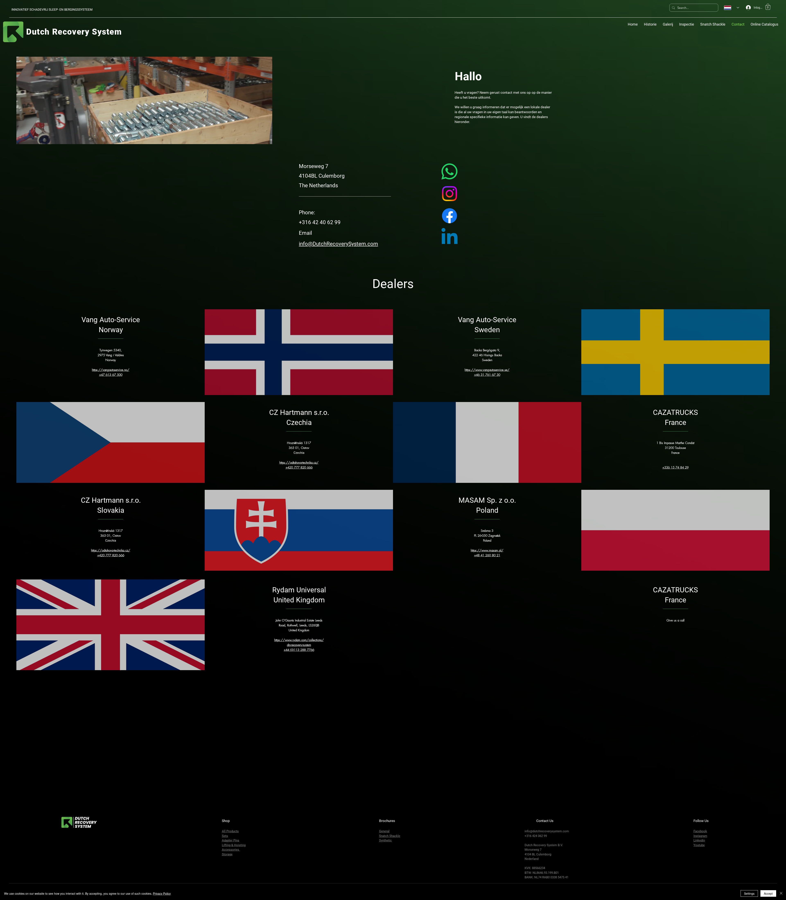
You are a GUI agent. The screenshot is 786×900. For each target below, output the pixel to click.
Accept (768, 893)
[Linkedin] (449, 238)
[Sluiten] (781, 893)
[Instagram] (449, 194)
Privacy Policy (162, 893)
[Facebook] (449, 216)
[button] (767, 7)
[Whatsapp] (449, 171)
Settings (749, 893)
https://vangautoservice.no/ (110, 370)
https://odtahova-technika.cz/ (110, 550)
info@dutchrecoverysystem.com (547, 831)
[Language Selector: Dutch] (731, 7)
